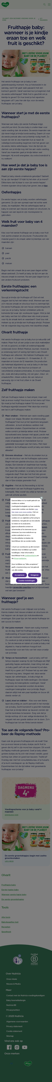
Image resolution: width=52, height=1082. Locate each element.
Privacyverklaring (20, 558)
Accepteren (19, 575)
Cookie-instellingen (27, 581)
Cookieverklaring (31, 556)
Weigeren (34, 575)
